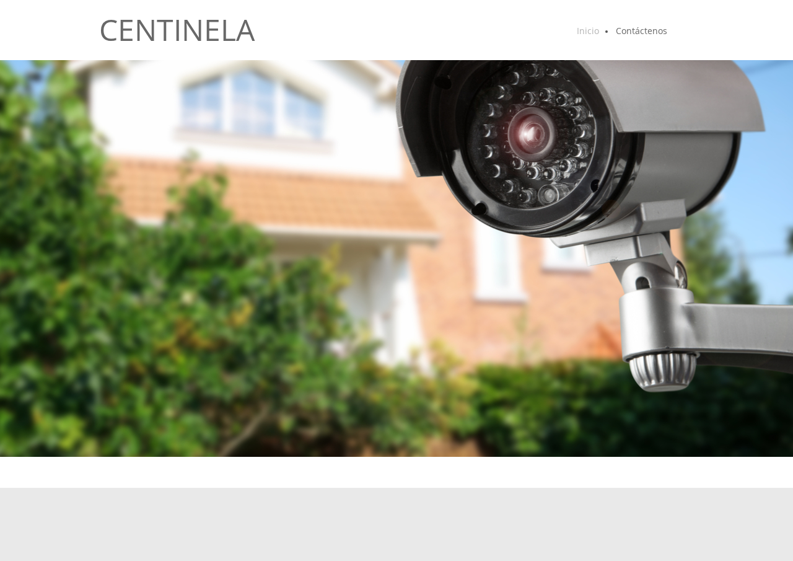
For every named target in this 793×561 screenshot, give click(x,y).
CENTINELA (177, 30)
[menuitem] (588, 31)
